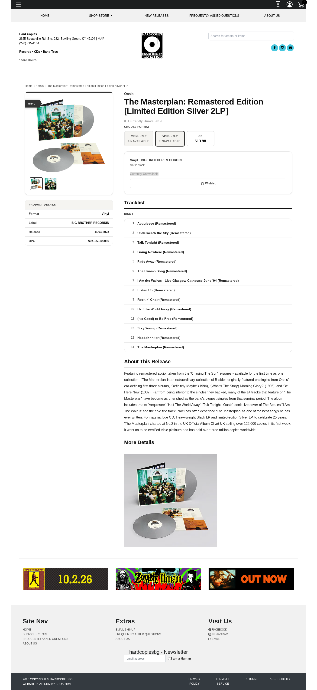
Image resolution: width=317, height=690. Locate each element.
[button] (100, 16)
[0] (301, 5)
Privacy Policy (194, 681)
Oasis (40, 86)
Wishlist (210, 183)
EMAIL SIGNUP (125, 629)
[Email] (290, 48)
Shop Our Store (35, 634)
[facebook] (274, 48)
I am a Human (181, 658)
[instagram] (282, 48)
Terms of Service (223, 681)
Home (28, 86)
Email (215, 639)
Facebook (219, 629)
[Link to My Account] (290, 5)
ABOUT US (272, 15)
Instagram (219, 634)
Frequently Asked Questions (214, 15)
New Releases (157, 15)
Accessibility (280, 679)
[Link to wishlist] (278, 5)
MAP (101, 38)
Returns (251, 679)
